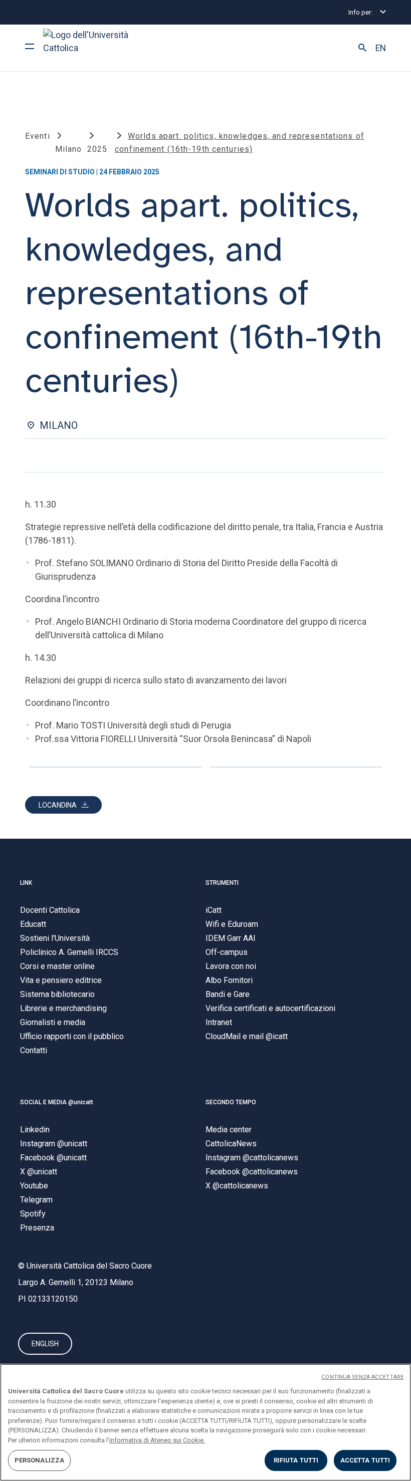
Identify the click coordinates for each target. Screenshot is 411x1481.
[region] (205, 1422)
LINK (26, 882)
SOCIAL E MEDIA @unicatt (56, 1102)
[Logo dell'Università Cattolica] (90, 48)
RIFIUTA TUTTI (296, 1460)
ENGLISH (45, 1344)
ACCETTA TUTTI (365, 1460)
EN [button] (380, 48)
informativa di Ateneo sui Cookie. (157, 1440)
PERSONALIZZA (40, 1460)
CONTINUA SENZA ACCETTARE (362, 1377)
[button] (362, 48)
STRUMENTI (222, 882)
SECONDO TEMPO (231, 1102)
